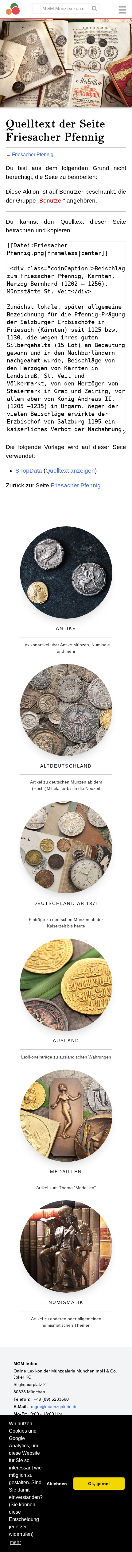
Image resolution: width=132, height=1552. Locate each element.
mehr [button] (15, 1542)
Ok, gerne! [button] (99, 1483)
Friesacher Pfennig (32, 154)
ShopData (28, 470)
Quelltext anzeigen (70, 470)
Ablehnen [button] (57, 1483)
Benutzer (51, 200)
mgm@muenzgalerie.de (54, 1406)
